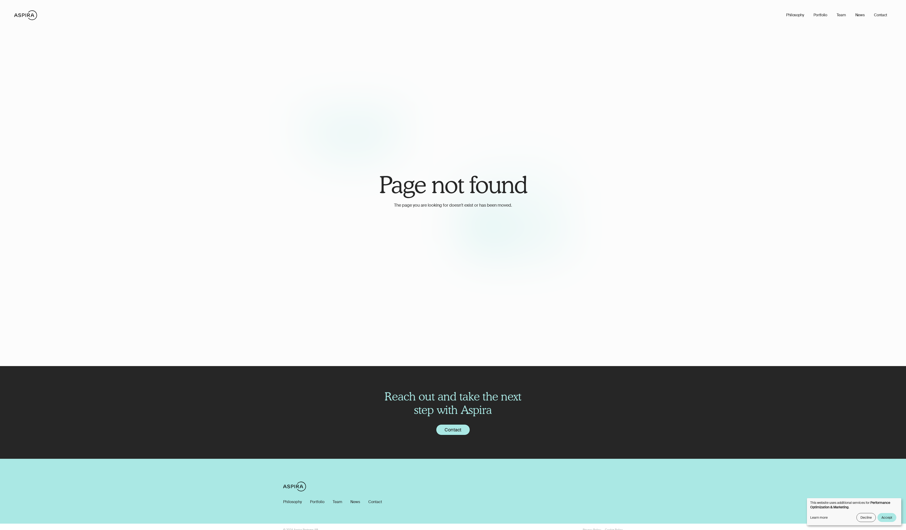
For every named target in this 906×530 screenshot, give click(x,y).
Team (841, 15)
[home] (25, 15)
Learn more (819, 517)
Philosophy (795, 15)
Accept (886, 517)
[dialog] (854, 511)
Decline (866, 517)
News (860, 15)
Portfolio (820, 15)
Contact (880, 15)
